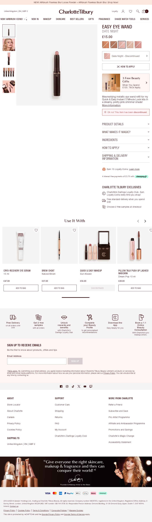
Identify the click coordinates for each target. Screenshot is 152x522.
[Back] (138, 221)
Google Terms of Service (74, 514)
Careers (11, 417)
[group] (20, 260)
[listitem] (14, 19)
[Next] (145, 221)
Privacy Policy (13, 423)
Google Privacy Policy (51, 514)
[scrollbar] (76, 297)
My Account (60, 429)
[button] (137, 11)
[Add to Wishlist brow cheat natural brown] (74, 230)
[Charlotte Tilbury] (76, 11)
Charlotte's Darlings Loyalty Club (71, 436)
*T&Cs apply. (12, 371)
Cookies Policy (14, 429)
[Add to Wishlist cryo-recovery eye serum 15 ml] (36, 230)
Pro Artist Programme (119, 417)
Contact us (14, 506)
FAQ (57, 423)
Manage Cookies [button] (76, 510)
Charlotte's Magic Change (121, 436)
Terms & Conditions (41, 510)
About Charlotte (15, 411)
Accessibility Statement (120, 442)
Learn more (134, 169)
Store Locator (13, 404)
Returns (58, 417)
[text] (97, 288)
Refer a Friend (115, 404)
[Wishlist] (130, 11)
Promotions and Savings (121, 429)
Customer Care (62, 404)
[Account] (123, 11)
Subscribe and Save (118, 411)
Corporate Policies (59, 510)
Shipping (59, 411)
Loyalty (115, 11)
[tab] (8, 30)
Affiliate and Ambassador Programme (127, 423)
